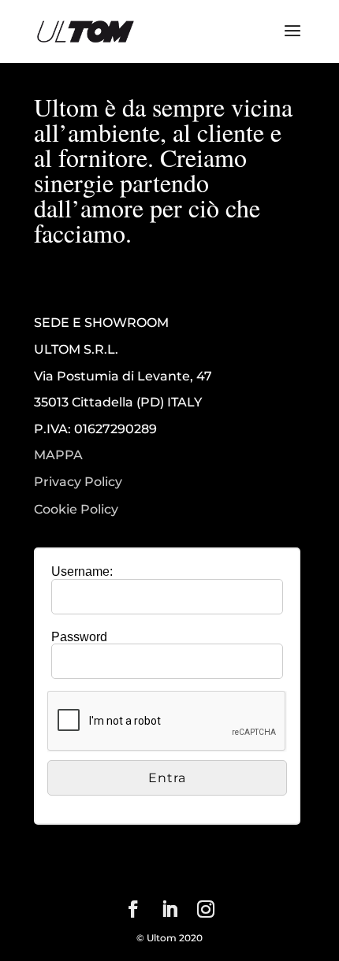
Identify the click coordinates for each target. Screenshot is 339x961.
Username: (82, 571)
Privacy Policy (78, 482)
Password (79, 637)
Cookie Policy (76, 510)
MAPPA (58, 454)
